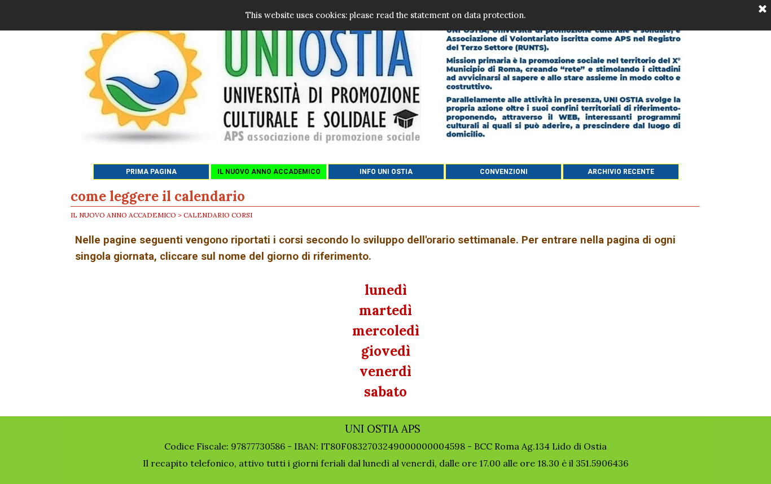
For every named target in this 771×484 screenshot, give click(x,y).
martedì (385, 310)
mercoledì (385, 330)
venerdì (385, 371)
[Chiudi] (762, 9)
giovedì (385, 351)
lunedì (386, 290)
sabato (385, 391)
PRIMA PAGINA (151, 172)
